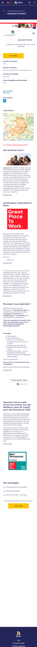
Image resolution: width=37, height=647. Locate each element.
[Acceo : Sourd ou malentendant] (11, 2)
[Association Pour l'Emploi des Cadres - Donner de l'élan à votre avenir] (18, 3)
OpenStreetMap (28, 140)
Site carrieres (8, 91)
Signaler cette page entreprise (17, 145)
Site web (6, 93)
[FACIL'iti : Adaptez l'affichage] (8, 2)
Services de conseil (18, 643)
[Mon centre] (29, 2)
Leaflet (19, 140)
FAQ (18, 640)
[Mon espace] (34, 2)
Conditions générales (18, 646)
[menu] (2, 2)
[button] (5, 115)
